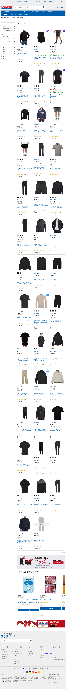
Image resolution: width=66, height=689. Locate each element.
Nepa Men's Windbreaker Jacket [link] (56, 359)
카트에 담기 (29, 610)
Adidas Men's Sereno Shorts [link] (56, 58)
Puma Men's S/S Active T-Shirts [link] (23, 465)
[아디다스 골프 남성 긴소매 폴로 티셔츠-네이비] (37, 349)
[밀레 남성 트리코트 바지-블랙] (18, 197)
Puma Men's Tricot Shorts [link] (39, 58)
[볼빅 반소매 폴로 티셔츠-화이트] (22, 86)
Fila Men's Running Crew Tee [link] (39, 281)
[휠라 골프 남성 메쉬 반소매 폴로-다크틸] (18, 496)
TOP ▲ (63, 552)
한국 (62, 1)
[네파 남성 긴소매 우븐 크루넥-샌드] (55, 197)
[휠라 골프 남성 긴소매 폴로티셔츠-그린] (37, 496)
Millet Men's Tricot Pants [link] (22, 207)
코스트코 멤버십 (17, 647)
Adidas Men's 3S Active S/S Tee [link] (23, 320)
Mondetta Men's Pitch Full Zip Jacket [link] (41, 131)
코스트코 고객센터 (6, 634)
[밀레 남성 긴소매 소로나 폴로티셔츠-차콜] (37, 311)
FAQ (27, 649)
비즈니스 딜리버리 (36, 11)
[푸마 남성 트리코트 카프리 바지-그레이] (53, 311)
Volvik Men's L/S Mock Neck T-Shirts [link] (24, 133)
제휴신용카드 (16, 661)
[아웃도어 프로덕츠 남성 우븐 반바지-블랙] (20, 159)
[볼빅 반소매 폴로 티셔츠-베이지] (18, 86)
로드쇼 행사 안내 (43, 657)
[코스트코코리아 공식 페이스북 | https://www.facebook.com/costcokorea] (27, 672)
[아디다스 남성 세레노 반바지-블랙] (51, 47)
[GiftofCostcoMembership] (41, 626)
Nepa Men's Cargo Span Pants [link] (23, 245)
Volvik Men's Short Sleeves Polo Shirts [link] (23, 97)
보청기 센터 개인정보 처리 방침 (46, 653)
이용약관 (19, 668)
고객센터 (28, 647)
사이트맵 (14, 668)
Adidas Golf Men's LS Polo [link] (39, 360)
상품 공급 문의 (55, 649)
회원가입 (15, 649)
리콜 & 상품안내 (29, 653)
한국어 (50, 1)
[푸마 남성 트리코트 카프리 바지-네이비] (55, 311)
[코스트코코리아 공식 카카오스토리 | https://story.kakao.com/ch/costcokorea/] (39, 672)
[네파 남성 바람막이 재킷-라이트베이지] (51, 349)
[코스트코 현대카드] (41, 568)
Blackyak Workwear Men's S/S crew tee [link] (57, 97)
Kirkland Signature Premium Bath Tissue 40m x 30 (28, 602)
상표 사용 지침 (50, 668)
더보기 (2, 58)
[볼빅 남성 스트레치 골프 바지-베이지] (34, 86)
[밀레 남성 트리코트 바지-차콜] (20, 197)
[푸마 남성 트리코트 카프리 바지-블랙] (51, 311)
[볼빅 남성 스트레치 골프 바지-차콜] (37, 86)
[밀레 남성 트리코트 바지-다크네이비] (22, 197)
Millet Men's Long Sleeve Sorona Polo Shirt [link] (40, 323)
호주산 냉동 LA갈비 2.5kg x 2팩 (47, 599)
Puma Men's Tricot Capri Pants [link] (56, 321)
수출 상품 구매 (29, 657)
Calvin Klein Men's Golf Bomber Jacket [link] (23, 542)
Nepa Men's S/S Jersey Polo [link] (55, 169)
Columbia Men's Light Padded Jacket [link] (24, 283)
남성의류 (13, 17)
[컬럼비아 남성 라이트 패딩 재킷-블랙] (18, 273)
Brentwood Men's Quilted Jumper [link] (40, 430)
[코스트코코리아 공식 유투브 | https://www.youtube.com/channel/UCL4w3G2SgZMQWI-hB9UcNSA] (36, 672)
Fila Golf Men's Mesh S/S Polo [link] (23, 506)
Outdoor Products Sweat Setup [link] (23, 360)
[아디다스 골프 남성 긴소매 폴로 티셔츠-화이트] (39, 349)
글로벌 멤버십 (16, 663)
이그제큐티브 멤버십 (17, 653)
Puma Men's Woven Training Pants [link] (40, 468)
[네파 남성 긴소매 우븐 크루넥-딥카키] (53, 197)
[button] (44, 7)
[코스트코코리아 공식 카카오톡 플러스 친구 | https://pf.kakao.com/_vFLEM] (30, 672)
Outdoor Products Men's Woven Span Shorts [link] (56, 133)
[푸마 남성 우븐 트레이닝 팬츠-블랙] (34, 458)
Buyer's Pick (27, 11)
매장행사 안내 (42, 655)
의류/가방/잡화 (7, 17)
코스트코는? (3, 649)
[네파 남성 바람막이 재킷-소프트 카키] (53, 349)
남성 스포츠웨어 (19, 17)
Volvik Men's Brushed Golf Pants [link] (56, 506)
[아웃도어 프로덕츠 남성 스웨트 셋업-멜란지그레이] (18, 349)
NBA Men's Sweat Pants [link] (38, 541)
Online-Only (6, 14)
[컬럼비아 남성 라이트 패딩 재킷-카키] (20, 273)
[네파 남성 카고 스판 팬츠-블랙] (20, 235)
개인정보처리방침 (26, 668)
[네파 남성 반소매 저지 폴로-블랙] (51, 159)
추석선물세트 (27, 14)
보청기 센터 (42, 651)
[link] (24, 44)
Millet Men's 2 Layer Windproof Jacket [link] (40, 395)
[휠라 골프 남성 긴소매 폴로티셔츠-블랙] (34, 496)
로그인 (52, 7)
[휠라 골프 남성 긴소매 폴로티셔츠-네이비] (39, 496)
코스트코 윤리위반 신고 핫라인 (59, 659)
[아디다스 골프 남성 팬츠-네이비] (55, 458)
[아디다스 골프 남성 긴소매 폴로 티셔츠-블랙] (34, 349)
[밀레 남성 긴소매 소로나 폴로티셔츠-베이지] (34, 311)
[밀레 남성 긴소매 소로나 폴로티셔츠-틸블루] (39, 311)
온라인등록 (15, 655)
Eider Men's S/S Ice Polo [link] (55, 430)
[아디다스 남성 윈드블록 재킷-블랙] (34, 235)
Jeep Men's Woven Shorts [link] (55, 281)
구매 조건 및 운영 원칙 (57, 651)
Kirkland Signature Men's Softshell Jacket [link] (24, 56)
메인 (2, 17)
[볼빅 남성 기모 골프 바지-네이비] (53, 496)
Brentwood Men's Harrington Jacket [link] (57, 243)
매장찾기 (4, 638)
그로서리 (50, 11)
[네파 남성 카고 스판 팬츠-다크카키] (22, 235)
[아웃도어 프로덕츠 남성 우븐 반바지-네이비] (22, 159)
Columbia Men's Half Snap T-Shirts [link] (57, 394)
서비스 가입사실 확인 (52, 682)
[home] (7, 7)
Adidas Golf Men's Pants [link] (55, 468)
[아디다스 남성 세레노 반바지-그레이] (55, 47)
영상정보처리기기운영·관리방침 (39, 668)
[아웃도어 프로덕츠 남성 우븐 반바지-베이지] (18, 159)
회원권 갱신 (15, 651)
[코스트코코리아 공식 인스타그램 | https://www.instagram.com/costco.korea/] (33, 672)
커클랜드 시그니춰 (4, 654)
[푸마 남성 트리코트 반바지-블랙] (34, 47)
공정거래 (54, 655)
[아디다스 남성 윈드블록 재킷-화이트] (37, 235)
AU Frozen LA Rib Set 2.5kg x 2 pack (47, 601)
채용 (1, 660)
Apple (20, 14)
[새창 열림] (3, 681)
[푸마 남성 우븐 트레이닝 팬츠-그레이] (39, 458)
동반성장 (54, 657)
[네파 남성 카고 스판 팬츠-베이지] (18, 235)
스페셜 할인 (19, 11)
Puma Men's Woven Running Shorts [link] (41, 205)
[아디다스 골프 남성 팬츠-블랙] (51, 458)
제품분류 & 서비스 (4, 656)
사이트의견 (28, 655)
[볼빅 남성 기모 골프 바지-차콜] (51, 496)
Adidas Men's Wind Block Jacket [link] (40, 245)
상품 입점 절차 (55, 653)
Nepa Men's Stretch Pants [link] (22, 394)
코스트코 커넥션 (4, 658)
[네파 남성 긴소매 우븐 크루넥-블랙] (51, 197)
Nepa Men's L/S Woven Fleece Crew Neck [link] (57, 208)
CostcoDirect (14, 14)
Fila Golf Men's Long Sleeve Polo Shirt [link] (40, 508)
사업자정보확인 (43, 678)
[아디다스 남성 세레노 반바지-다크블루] (53, 47)
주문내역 (15, 659)
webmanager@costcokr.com (19, 678)
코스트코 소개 (4, 647)
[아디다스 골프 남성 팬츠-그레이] (53, 458)
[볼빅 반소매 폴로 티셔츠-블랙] (20, 86)
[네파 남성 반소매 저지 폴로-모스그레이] (53, 159)
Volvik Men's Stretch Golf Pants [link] (40, 96)
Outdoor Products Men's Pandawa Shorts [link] (24, 171)
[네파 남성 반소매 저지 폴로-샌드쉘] (55, 159)
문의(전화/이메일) (30, 651)
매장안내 (41, 649)
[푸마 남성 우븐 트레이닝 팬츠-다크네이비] (37, 458)
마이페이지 (15, 657)
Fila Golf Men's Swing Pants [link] (39, 168)
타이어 (44, 11)
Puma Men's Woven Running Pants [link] (24, 430)
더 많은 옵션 (20, 47)
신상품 (56, 11)
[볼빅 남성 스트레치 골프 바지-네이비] (39, 86)
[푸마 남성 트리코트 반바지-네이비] (37, 47)
